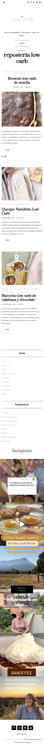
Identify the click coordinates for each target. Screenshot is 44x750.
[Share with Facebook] (3, 157)
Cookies (17, 742)
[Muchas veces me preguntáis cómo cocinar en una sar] (22, 524)
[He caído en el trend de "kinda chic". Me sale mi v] (22, 698)
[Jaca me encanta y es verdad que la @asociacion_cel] (22, 567)
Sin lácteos (6, 386)
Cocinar (22, 74)
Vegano (4, 394)
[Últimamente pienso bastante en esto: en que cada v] (22, 611)
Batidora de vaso (8, 425)
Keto (3, 362)
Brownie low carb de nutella (22, 80)
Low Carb (5, 366)
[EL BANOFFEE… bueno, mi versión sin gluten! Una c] (22, 654)
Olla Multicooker (8, 437)
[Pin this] (6, 157)
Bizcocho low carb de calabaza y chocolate (19, 298)
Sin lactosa (6, 390)
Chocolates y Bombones (29, 72)
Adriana (28, 87)
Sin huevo (5, 382)
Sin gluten (6, 378)
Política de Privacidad (32, 739)
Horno (4, 429)
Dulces (27, 204)
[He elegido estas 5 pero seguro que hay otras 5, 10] (22, 480)
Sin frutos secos (8, 374)
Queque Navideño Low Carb (20, 211)
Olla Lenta (6, 433)
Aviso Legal (25, 742)
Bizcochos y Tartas (12, 72)
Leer (7, 150)
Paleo (4, 370)
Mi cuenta (22, 734)
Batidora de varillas (9, 421)
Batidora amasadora (10, 417)
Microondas (6, 441)
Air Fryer (5, 413)
